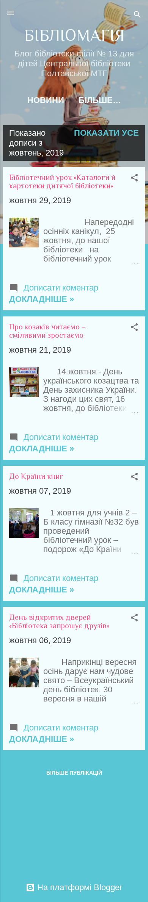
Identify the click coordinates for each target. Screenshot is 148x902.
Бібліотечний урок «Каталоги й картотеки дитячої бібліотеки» (62, 181)
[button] (134, 178)
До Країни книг (36, 476)
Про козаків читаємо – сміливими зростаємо (47, 331)
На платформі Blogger (78, 887)
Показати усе (106, 133)
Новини (45, 100)
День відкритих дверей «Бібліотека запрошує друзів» (59, 621)
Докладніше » (41, 299)
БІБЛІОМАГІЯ (74, 35)
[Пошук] (137, 15)
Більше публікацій (74, 773)
